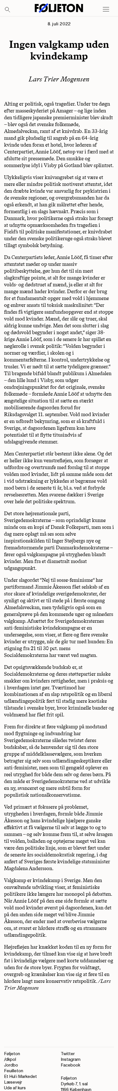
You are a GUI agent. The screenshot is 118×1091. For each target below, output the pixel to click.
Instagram (70, 1060)
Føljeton (12, 1054)
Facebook (70, 1065)
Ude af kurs (15, 1088)
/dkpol (10, 1060)
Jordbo (11, 1065)
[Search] (7, 10)
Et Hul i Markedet (20, 1077)
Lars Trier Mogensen (59, 79)
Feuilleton (13, 1071)
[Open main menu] (106, 9)
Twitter (68, 1054)
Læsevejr (13, 1082)
